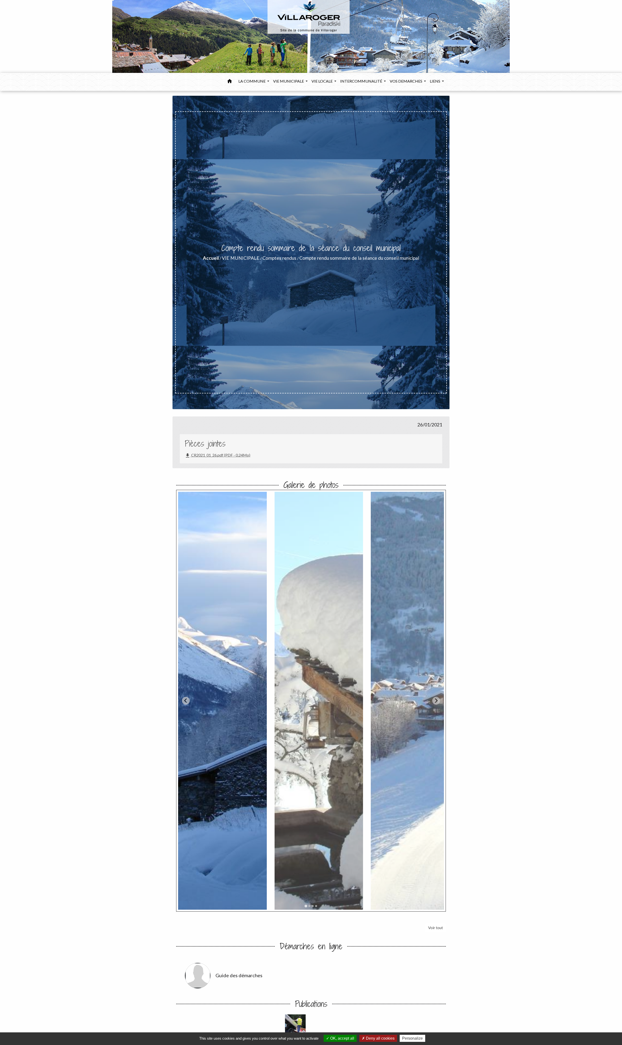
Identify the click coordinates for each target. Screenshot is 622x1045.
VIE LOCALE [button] (322, 81)
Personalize (412, 1038)
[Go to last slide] (186, 701)
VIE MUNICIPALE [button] (289, 81)
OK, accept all (341, 1038)
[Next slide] (436, 701)
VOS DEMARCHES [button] (406, 81)
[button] (229, 81)
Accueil (211, 258)
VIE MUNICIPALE (240, 258)
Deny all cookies (380, 1038)
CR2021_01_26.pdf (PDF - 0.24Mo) (217, 455)
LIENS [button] (435, 81)
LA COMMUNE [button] (252, 81)
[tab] (305, 906)
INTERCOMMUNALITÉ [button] (361, 81)
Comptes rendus (279, 258)
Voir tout (435, 927)
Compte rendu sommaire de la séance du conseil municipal (359, 258)
